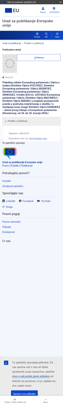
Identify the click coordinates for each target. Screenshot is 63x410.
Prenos (40, 57)
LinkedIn (10, 201)
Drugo (9, 207)
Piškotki (6, 227)
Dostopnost (8, 232)
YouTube (46, 201)
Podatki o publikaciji (17, 121)
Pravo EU (9, 77)
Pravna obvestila (11, 221)
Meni (57, 37)
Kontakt (6, 181)
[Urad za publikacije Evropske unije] (12, 10)
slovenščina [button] (54, 12)
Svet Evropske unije (38, 138)
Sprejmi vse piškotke (24, 394)
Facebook (28, 201)
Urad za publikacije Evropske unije (27, 23)
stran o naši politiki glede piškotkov (31, 376)
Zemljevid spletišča (12, 186)
